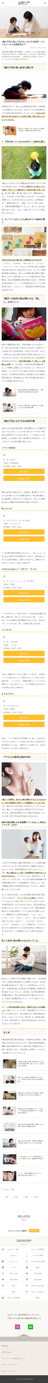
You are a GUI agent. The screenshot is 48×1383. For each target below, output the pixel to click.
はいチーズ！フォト (9, 1371)
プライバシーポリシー (10, 1364)
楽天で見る (24, 471)
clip (6, 48)
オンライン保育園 (37, 1249)
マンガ (13, 1267)
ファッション (13, 1261)
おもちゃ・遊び (8, 1189)
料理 (13, 1292)
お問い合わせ (7, 1352)
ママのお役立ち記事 (38, 1261)
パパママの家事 (37, 1255)
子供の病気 (14, 1279)
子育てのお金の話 (37, 1285)
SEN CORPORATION (26, 1379)
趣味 (37, 1298)
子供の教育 (38, 1273)
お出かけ (13, 1255)
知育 (26, 1197)
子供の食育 (38, 1279)
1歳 (7, 1197)
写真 (37, 1267)
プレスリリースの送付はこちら (13, 1358)
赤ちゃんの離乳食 (13, 1298)
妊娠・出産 (14, 1273)
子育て (13, 1285)
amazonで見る (24, 478)
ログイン (34, 1231)
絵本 (36, 1197)
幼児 (16, 1197)
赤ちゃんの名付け (37, 1292)
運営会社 (5, 1346)
